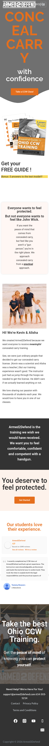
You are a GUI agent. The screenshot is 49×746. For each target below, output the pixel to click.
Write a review (31, 550)
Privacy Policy (30, 703)
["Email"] (42, 730)
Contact (15, 703)
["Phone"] (42, 721)
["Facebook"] (15, 721)
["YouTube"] (33, 721)
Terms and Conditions (24, 710)
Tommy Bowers (18, 585)
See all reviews (18, 550)
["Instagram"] (24, 721)
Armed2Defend (18, 540)
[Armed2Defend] (19, 4)
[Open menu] (43, 4)
